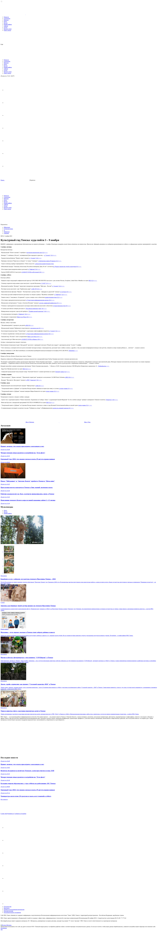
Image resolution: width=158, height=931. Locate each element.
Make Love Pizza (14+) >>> (35, 336)
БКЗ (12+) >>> (93, 280)
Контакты (6, 908)
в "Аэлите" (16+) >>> (35, 258)
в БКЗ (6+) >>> (39, 385)
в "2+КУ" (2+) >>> (46, 283)
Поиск (3, 180)
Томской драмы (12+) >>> (62, 371)
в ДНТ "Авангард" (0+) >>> (34, 380)
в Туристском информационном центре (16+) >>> (40, 300)
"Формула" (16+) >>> (112, 399)
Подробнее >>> (73, 350)
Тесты (5, 27)
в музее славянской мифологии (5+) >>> (50, 303)
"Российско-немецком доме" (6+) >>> (36, 308)
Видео (5, 23)
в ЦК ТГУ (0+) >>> (36, 289)
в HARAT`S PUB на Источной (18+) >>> (32, 272)
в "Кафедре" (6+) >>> (34, 269)
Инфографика (8, 24)
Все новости (4, 799)
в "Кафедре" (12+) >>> (60, 294)
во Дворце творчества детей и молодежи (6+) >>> (67, 266)
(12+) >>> (89, 405)
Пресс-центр (7, 30)
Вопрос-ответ (8, 29)
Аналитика (7, 18)
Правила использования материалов (14, 909)
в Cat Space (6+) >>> (66, 291)
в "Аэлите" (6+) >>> (54, 331)
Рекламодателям (8, 911)
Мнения (6, 20)
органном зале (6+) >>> (37, 328)
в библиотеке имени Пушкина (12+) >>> (50, 261)
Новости (6, 17)
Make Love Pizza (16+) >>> (24, 317)
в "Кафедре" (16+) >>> (23, 314)
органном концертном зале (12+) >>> (37, 252)
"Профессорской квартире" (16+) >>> (39, 311)
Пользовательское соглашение (12, 912)
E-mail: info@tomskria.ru (7, 813)
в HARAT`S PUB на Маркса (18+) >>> (32, 339)
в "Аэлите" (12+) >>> (50, 255)
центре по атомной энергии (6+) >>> (63, 408)
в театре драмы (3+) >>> (66, 388)
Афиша (6, 26)
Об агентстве (7, 906)
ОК (2, 929)
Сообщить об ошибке (20, 813)
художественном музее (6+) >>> (62, 305)
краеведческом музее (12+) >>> (53, 297)
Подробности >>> (103, 366)
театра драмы (82, 405)
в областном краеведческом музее (44, 263)
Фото (5, 21)
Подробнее (4, 928)
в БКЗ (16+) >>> (69, 377)
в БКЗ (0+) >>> (29, 325)
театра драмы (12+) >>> (52, 391)
